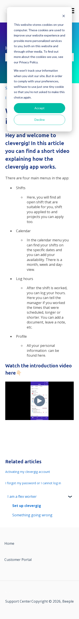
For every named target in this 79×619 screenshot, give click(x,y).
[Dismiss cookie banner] (63, 16)
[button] (70, 496)
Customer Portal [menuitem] (18, 559)
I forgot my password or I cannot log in (33, 483)
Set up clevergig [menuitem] (26, 505)
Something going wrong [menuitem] (32, 515)
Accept (39, 108)
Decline (39, 119)
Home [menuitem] (9, 543)
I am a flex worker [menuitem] (22, 496)
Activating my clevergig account (27, 472)
